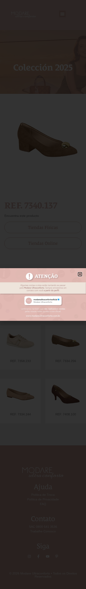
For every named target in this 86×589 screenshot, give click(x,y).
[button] (80, 274)
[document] (43, 294)
